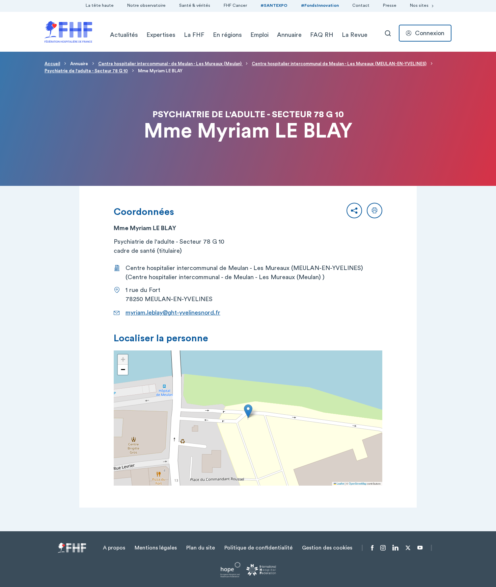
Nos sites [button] (419, 5)
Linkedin (395, 547)
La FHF (194, 35)
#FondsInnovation (320, 5)
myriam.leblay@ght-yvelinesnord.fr (173, 313)
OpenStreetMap (357, 483)
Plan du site (200, 548)
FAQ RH (321, 35)
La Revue (354, 35)
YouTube (420, 547)
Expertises (160, 35)
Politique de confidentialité (258, 548)
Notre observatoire (146, 5)
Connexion (429, 33)
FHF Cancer (235, 5)
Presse (389, 5)
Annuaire (289, 35)
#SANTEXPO (273, 5)
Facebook (372, 547)
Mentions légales (156, 548)
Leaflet (340, 483)
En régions (227, 35)
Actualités (124, 35)
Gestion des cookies (327, 548)
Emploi (259, 35)
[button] (354, 210)
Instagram (383, 547)
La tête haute (100, 5)
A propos (114, 548)
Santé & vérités (194, 5)
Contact (360, 5)
